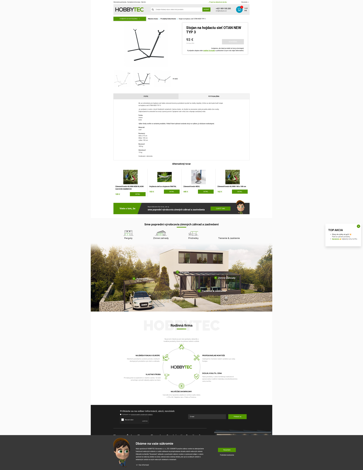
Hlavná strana (153, 19)
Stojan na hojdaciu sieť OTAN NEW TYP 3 (192, 19)
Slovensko (244, 2)
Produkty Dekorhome (168, 19)
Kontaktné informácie (133, 2)
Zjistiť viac (220, 208)
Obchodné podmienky (119, 2)
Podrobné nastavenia (227, 455)
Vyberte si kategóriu (129, 19)
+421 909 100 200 (223, 8)
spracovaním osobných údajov (142, 414)
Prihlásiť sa (237, 416)
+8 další (175, 79)
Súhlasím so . (137, 414)
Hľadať (206, 9)
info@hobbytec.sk (221, 11)
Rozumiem (226, 450)
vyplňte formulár (209, 50)
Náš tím (143, 2)
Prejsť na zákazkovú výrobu (217, 2)
